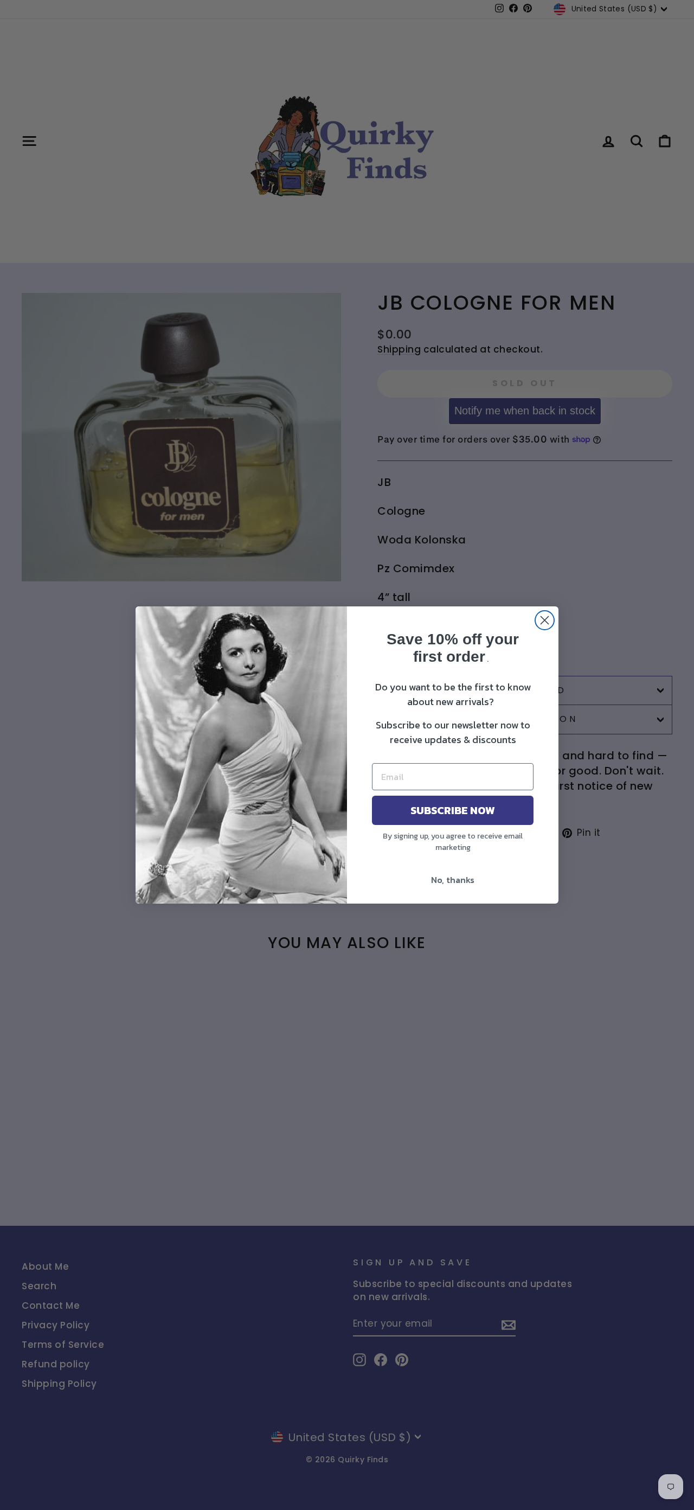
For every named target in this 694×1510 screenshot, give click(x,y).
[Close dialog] (544, 620)
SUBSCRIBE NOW (452, 810)
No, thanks (452, 879)
